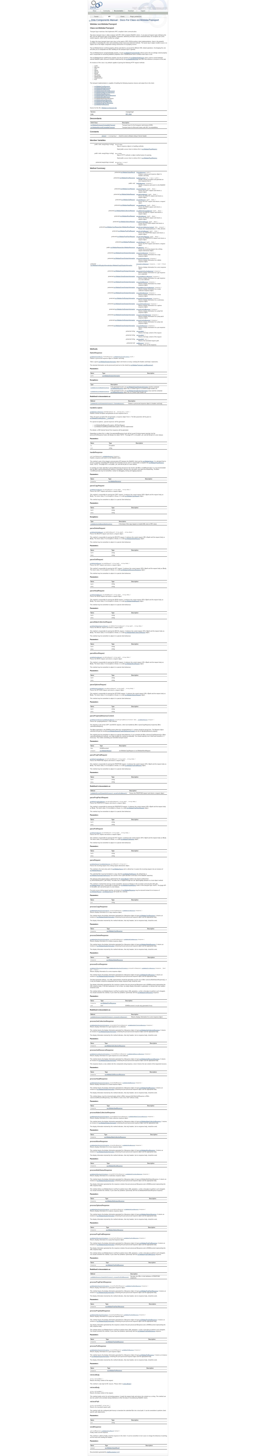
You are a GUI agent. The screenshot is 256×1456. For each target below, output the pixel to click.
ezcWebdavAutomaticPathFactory (100, 875)
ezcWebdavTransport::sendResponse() (141, 365)
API (109, 16)
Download (131, 11)
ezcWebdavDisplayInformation (121, 356)
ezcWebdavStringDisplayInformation (124, 276)
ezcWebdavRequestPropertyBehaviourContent (121, 731)
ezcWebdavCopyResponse (102, 86)
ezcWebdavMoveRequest (127, 216)
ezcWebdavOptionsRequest (127, 221)
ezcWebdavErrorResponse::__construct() (102, 418)
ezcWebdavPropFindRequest (126, 231)
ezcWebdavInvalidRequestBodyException (101, 524)
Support (143, 11)
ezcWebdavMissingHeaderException (99, 391)
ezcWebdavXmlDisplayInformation (100, 265)
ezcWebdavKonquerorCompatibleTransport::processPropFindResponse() (109, 1277)
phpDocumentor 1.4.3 (113, 1452)
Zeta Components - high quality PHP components (128, 5)
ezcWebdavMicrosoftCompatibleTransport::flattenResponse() (107, 403)
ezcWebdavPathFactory (137, 57)
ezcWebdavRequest (116, 247)
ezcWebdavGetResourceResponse (104, 92)
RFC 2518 (129, 114)
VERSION (104, 135)
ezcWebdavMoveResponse (102, 97)
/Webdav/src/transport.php (109, 108)
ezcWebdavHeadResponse (102, 94)
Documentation (118, 11)
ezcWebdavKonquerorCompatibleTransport (102, 125)
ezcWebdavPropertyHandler (132, 53)
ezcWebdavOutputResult (127, 172)
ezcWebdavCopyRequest (127, 189)
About (94, 11)
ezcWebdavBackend (132, 59)
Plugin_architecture (135, 16)
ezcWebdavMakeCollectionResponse (105, 95)
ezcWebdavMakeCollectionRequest (124, 210)
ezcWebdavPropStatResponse (131, 1314)
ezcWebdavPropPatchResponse (103, 103)
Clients (122, 16)
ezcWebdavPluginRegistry (149, 149)
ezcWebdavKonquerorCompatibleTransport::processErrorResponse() (108, 1016)
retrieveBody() (125, 879)
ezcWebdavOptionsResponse (102, 100)
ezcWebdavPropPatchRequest (126, 236)
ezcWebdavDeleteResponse (102, 88)
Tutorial (96, 16)
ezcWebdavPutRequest (128, 242)
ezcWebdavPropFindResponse (103, 101)
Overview (91, 13)
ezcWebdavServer (148, 461)
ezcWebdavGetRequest (128, 199)
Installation (98, 13)
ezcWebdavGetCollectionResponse (104, 91)
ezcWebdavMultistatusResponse (133, 1174)
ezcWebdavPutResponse (101, 104)
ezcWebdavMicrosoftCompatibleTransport (102, 127)
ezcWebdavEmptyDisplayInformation (124, 253)
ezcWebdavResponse (128, 247)
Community (106, 11)
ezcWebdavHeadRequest (127, 205)
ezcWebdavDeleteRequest (127, 194)
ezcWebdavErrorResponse (102, 89)
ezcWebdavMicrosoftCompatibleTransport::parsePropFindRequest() (108, 793)
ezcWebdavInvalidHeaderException (99, 387)
